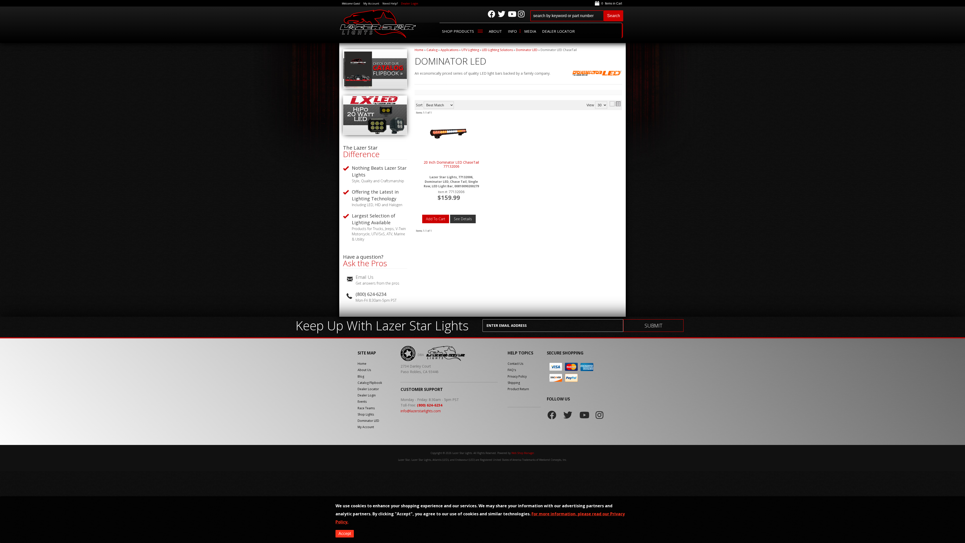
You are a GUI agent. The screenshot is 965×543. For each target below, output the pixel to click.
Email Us (364, 277)
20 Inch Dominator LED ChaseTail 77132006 (451, 164)
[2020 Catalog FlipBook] (375, 87)
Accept (345, 533)
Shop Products (458, 31)
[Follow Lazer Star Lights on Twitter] (501, 14)
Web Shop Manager (522, 453)
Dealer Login (409, 3)
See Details (463, 218)
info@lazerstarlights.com (421, 411)
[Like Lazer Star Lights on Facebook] (491, 14)
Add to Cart (435, 218)
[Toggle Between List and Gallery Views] (615, 103)
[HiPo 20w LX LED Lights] (375, 133)
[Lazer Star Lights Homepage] (378, 24)
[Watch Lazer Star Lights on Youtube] (511, 14)
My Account (366, 427)
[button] (576, 15)
